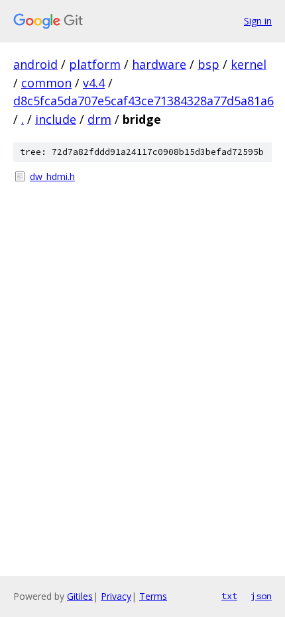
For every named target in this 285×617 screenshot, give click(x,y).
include (55, 119)
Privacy (116, 596)
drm (99, 119)
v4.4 (94, 83)
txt (229, 596)
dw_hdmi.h (52, 176)
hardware (159, 64)
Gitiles (80, 596)
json (261, 596)
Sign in (258, 21)
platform (95, 64)
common (46, 83)
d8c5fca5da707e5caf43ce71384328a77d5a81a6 (143, 101)
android (35, 64)
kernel (248, 64)
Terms (153, 596)
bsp (208, 64)
